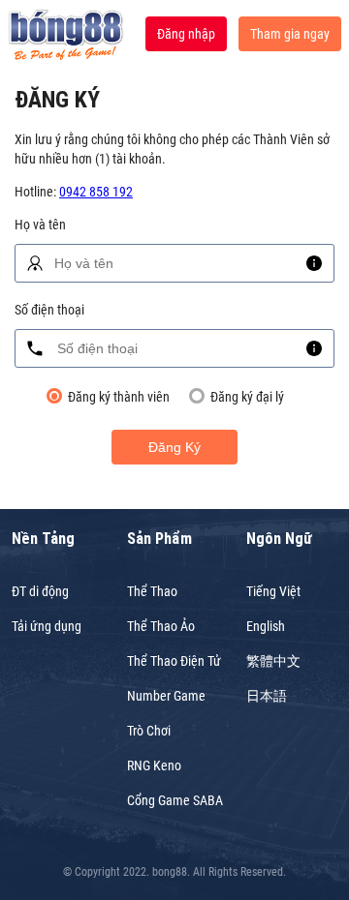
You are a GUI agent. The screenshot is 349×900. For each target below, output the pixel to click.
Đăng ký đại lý (247, 397)
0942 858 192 (96, 191)
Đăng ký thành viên (119, 397)
